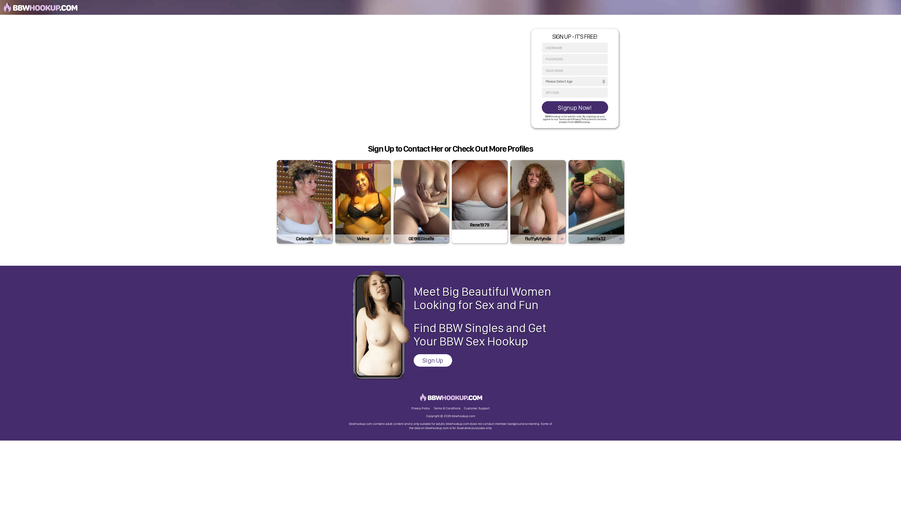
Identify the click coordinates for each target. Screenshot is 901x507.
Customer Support (477, 408)
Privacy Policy (420, 408)
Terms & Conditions (447, 408)
